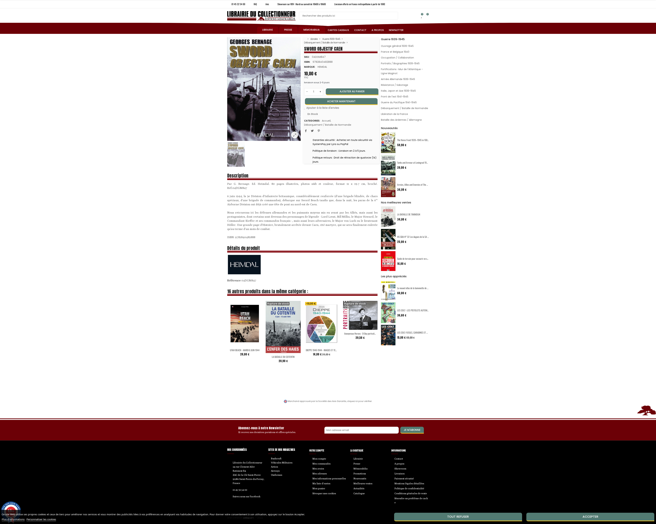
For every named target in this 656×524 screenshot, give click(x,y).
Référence (234, 280)
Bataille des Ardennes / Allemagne (401, 120)
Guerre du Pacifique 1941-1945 (399, 102)
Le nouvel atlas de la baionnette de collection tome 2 (419, 288)
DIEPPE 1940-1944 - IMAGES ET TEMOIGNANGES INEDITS (330, 350)
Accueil (326, 120)
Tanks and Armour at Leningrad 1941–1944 (415, 162)
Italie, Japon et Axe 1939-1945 (398, 90)
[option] (264, 89)
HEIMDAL (322, 67)
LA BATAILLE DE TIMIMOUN (408, 214)
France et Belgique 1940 (395, 52)
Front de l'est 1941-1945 (394, 96)
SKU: (307, 57)
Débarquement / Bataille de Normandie (327, 125)
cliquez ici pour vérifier (359, 401)
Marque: (309, 67)
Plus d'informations (13, 519)
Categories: (312, 120)
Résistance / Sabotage (394, 85)
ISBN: (307, 62)
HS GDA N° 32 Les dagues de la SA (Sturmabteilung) (419, 236)
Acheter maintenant (341, 101)
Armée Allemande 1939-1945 (398, 79)
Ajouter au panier (352, 91)
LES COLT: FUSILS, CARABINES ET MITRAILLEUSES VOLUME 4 (423, 332)
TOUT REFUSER (458, 516)
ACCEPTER (590, 516)
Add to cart (238, 344)
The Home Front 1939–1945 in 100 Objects (415, 140)
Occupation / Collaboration (397, 57)
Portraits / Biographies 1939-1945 (400, 63)
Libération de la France (394, 114)
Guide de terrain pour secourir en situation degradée (419, 258)
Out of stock (276, 351)
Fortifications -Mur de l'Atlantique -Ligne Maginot (402, 71)
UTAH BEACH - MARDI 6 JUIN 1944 (244, 350)
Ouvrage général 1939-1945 (397, 46)
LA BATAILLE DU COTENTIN (283, 357)
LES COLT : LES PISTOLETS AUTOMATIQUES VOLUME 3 (421, 310)
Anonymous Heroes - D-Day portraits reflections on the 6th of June (372, 333)
